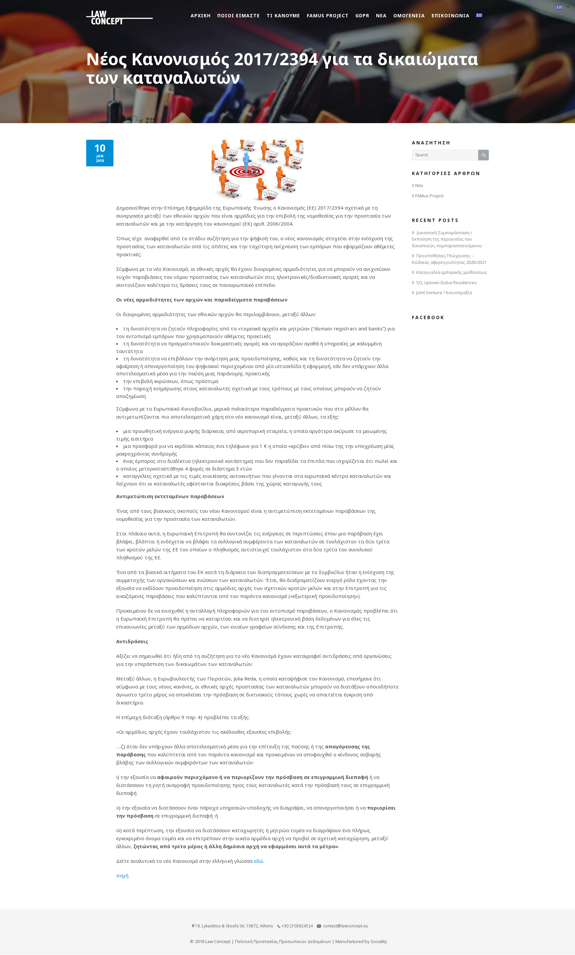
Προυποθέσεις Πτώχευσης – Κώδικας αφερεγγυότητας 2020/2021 (449, 259)
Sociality (379, 941)
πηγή (122, 875)
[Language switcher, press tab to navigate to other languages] (563, 7)
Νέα (419, 185)
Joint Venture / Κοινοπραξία (444, 292)
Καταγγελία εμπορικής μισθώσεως (451, 272)
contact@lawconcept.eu (345, 926)
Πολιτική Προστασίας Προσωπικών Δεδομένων (283, 941)
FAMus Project (429, 196)
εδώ (258, 861)
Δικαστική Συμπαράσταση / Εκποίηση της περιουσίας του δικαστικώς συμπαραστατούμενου (447, 239)
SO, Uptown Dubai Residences (446, 283)
